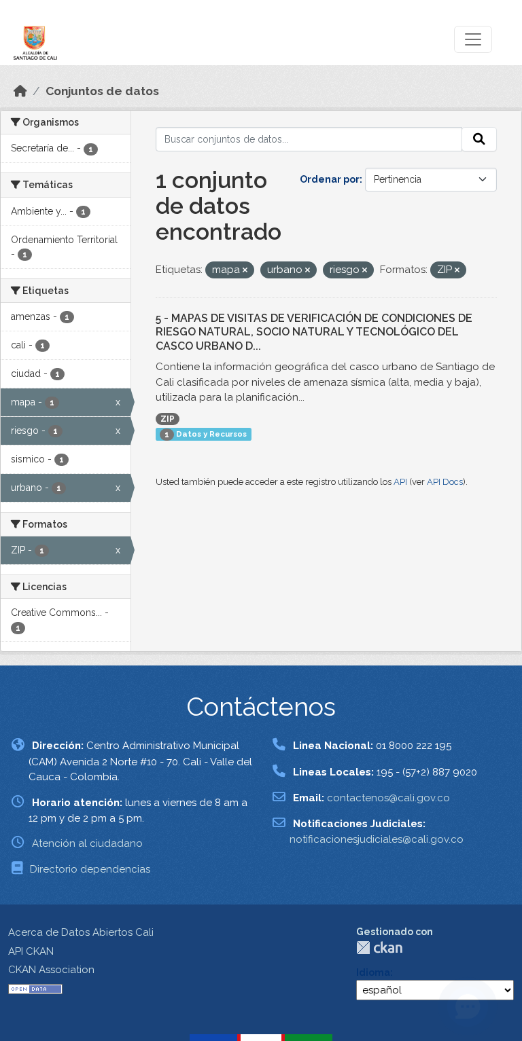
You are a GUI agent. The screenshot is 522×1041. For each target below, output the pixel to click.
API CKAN (31, 951)
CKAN (379, 947)
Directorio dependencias (90, 869)
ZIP (167, 419)
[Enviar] (479, 139)
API (400, 482)
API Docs (445, 482)
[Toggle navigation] (473, 39)
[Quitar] (245, 270)
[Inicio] (20, 91)
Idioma (373, 972)
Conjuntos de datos (102, 91)
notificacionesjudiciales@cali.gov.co (377, 839)
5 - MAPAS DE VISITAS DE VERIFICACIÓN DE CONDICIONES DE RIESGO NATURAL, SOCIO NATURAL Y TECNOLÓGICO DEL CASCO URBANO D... (314, 332)
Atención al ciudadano (87, 843)
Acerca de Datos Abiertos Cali (81, 932)
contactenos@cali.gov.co (388, 798)
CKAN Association (51, 970)
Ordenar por (330, 179)
